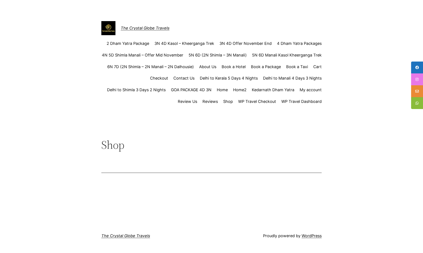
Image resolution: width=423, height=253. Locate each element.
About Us (207, 66)
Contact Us (184, 78)
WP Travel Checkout (257, 101)
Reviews (210, 101)
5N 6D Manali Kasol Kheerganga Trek (287, 55)
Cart (317, 66)
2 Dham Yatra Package (128, 43)
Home (222, 89)
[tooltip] (417, 67)
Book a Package (266, 66)
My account (311, 89)
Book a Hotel (234, 66)
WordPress (312, 235)
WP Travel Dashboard (301, 101)
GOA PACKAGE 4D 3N (191, 89)
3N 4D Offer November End (245, 43)
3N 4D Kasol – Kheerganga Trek (184, 43)
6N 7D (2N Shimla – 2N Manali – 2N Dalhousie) (150, 66)
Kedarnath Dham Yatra (273, 89)
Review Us (187, 101)
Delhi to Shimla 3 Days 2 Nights (136, 89)
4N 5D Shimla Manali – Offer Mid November (142, 55)
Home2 (240, 89)
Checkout (159, 78)
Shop (228, 101)
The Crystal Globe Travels (145, 28)
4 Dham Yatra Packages (299, 43)
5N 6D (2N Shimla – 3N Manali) (218, 55)
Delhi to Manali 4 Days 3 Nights (292, 78)
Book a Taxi (297, 66)
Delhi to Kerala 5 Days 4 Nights (229, 78)
